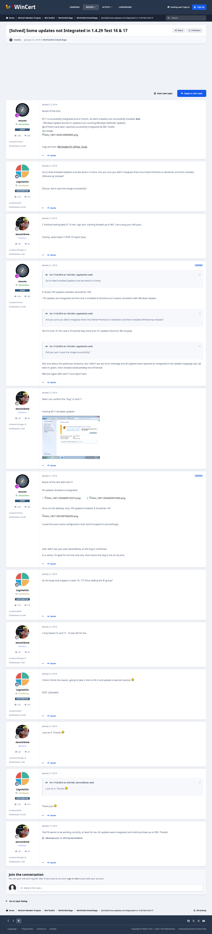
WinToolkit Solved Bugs (55, 39)
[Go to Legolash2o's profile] (22, 171)
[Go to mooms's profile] (10, 39)
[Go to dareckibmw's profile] (22, 223)
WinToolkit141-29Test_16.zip (72, 146)
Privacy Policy (27, 929)
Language (12, 929)
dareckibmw (22, 234)
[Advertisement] (106, 67)
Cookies (53, 929)
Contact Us (41, 929)
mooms (17, 39)
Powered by (192, 929)
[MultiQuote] (43, 155)
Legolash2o (22, 181)
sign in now (72, 878)
